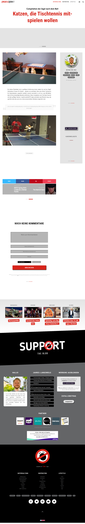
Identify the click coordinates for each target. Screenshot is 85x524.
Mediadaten (40, 495)
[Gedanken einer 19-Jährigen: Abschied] (71, 316)
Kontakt (33, 495)
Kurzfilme (23, 484)
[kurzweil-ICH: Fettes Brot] (33, 316)
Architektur (42, 478)
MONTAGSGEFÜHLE (13, 305)
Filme (23, 482)
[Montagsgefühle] (14, 315)
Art (42, 479)
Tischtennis (71, 77)
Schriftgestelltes (42, 487)
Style (62, 484)
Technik (62, 485)
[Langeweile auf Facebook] (31, 501)
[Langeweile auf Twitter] (36, 501)
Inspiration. (65, 1)
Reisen (62, 481)
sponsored (47, 495)
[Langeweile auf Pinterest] (54, 501)
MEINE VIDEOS (52, 305)
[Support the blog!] (42, 347)
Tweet (9, 181)
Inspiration (42, 473)
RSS (74, 495)
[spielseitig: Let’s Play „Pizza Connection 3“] (52, 316)
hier (17, 275)
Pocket (49, 181)
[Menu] (79, 2)
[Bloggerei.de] (42, 520)
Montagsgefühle (23, 479)
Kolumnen (62, 478)
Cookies (69, 495)
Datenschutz (62, 495)
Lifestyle (62, 473)
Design (42, 482)
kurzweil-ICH (42, 485)
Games (23, 485)
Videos (42, 488)
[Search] (83, 2)
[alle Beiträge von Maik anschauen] (71, 61)
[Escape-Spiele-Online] (65, 421)
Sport (66, 72)
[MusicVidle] (38, 421)
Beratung (54, 495)
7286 (44, 466)
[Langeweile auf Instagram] (42, 501)
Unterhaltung (73, 72)
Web (62, 488)
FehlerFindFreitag (23, 478)
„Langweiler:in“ (64, 380)
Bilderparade (23, 476)
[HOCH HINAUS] (42, 511)
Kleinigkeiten (23, 481)
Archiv (18, 495)
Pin (36, 181)
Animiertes (42, 476)
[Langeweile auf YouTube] (48, 501)
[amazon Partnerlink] (20, 421)
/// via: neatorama (29, 153)
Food (62, 476)
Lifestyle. (73, 1)
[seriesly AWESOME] (29, 421)
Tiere (62, 487)
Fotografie (42, 484)
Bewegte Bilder (42, 481)
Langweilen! (68, 401)
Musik (62, 479)
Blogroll (12, 495)
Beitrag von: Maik (71, 70)
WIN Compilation (22, 488)
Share (22, 181)
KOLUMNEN (71, 305)
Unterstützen (25, 495)
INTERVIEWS (33, 305)
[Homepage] (9, 2)
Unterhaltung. (57, 1)
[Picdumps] (56, 421)
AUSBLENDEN (44, 46)
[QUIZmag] (47, 421)
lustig (23, 487)
